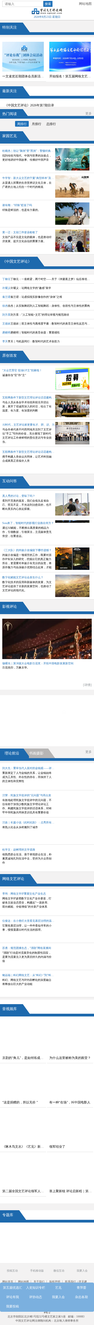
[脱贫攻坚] (36, 1240)
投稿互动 (12, 1270)
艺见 (27, 712)
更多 (88, 113)
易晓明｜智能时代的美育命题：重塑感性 (31, 332)
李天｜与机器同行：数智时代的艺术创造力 (31, 341)
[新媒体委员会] (57, 1231)
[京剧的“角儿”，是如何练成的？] (23, 1038)
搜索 (48, 4)
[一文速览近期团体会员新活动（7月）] (23, 56)
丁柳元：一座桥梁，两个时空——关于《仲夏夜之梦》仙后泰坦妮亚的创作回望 (47, 279)
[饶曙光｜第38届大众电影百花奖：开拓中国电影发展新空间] (47, 639)
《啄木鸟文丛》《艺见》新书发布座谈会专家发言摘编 (24, 1146)
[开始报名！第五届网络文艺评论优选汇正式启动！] (70, 56)
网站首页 (7, 1281)
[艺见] (78, 1240)
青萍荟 (73, 712)
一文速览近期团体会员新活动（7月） (24, 76)
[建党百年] (15, 1240)
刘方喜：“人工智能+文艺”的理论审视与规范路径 (35, 314)
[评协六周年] (57, 1249)
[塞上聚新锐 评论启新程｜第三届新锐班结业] (70, 1171)
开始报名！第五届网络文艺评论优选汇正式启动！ (71, 76)
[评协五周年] (57, 1258)
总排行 (51, 124)
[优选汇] (78, 1249)
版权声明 (54, 1281)
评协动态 (74, 725)
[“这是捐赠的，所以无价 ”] (23, 1083)
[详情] (87, 685)
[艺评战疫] (15, 1258)
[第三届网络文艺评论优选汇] (36, 1231)
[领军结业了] (70, 1127)
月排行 (36, 124)
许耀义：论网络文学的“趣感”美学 (26, 288)
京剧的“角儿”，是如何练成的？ (24, 1058)
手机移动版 (37, 1270)
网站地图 (85, 3)
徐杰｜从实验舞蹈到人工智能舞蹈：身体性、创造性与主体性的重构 (46, 305)
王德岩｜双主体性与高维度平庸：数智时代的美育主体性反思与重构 (47, 323)
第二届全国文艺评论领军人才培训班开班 (24, 1191)
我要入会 (24, 738)
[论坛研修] (57, 1240)
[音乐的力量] (36, 1258)
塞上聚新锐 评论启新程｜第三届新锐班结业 (71, 1191)
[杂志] (15, 1249)
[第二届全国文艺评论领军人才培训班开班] (23, 1171)
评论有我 (27, 725)
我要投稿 (12, 1306)
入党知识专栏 (74, 699)
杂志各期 (71, 738)
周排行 (22, 124)
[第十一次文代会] (78, 1231)
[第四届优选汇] (15, 1231)
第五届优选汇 (27, 699)
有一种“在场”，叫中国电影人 (69, 1102)
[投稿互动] (36, 1249)
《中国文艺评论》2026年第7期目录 (29, 105)
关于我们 (39, 1281)
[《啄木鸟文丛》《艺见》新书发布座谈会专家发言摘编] (23, 1127)
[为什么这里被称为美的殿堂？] (70, 1038)
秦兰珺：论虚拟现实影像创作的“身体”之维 (32, 297)
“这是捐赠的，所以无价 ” (20, 1102)
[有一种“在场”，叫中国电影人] (70, 1083)
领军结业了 (57, 1146)
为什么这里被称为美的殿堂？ (70, 1058)
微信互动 (58, 1270)
